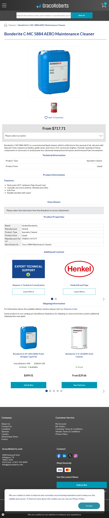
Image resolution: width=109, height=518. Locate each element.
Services (5, 431)
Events (5, 439)
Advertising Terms (10, 436)
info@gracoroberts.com (12, 464)
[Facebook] (59, 455)
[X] (70, 455)
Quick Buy (28, 385)
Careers (5, 434)
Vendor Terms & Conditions (67, 431)
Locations (6, 429)
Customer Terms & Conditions (69, 429)
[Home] (6, 25)
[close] (3, 514)
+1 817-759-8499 (20, 462)
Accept (89, 506)
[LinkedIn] (64, 455)
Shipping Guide (70, 309)
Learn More (28, 291)
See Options (79, 385)
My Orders (60, 426)
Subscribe (81, 484)
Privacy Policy (61, 434)
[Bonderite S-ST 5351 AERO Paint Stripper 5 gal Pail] (28, 337)
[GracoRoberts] (52, 5)
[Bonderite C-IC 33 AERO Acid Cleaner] (79, 337)
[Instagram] (76, 455)
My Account (60, 424)
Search (81, 15)
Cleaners (12, 25)
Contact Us (7, 426)
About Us (6, 424)
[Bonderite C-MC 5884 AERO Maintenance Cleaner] (54, 107)
